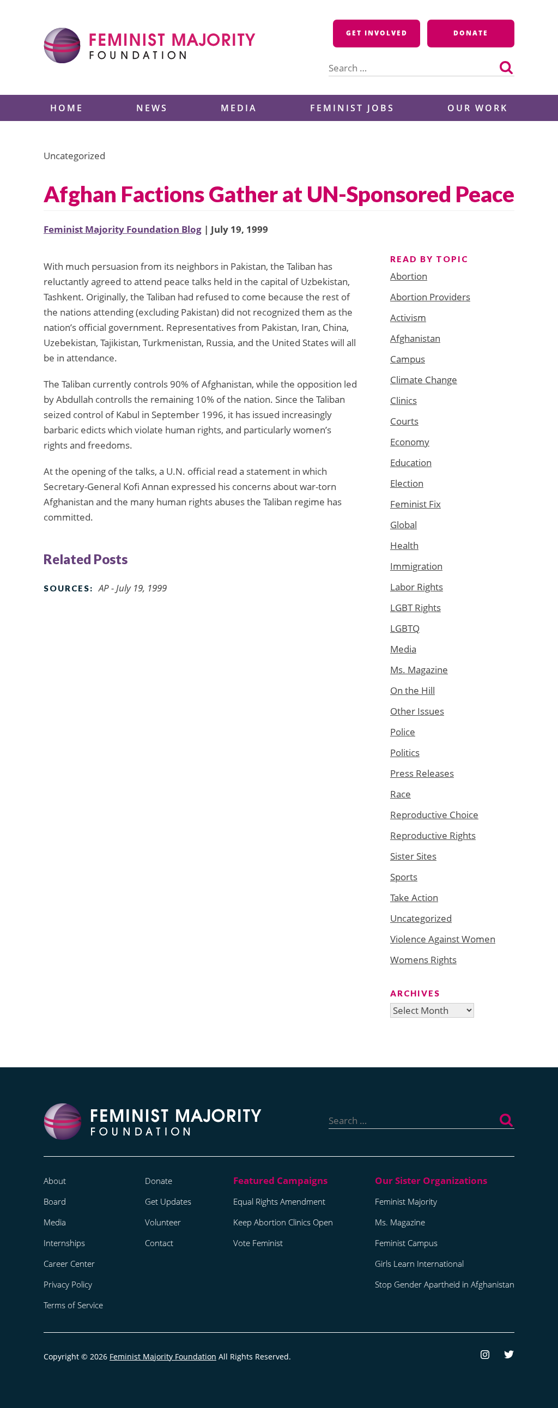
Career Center (69, 1263)
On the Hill (412, 690)
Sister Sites (413, 856)
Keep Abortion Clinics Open (283, 1222)
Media (239, 108)
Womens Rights (423, 959)
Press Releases (422, 773)
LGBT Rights (415, 607)
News (152, 108)
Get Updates (168, 1201)
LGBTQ (405, 628)
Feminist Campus (406, 1242)
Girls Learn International (419, 1263)
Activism (408, 317)
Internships (64, 1242)
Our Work (477, 108)
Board (55, 1201)
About (55, 1180)
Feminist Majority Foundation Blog (123, 229)
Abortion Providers (430, 297)
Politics (405, 752)
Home (66, 108)
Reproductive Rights (433, 835)
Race (400, 794)
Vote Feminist (258, 1242)
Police (402, 732)
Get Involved (377, 33)
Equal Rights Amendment (279, 1201)
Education (411, 462)
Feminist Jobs (352, 108)
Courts (404, 421)
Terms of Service (73, 1305)
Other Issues (417, 711)
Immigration (416, 566)
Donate (470, 33)
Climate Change (423, 379)
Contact (159, 1242)
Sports (403, 877)
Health (404, 545)
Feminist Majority (406, 1201)
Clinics (403, 400)
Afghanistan (415, 338)
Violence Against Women (442, 939)
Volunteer (163, 1222)
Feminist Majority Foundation (163, 1356)
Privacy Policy (68, 1284)
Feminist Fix (415, 504)
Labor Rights (416, 587)
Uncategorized (421, 918)
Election (406, 483)
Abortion (408, 276)
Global (403, 524)
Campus (407, 359)
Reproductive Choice (434, 814)
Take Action (414, 897)
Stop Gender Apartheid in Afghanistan (444, 1284)
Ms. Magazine (419, 669)
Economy (409, 442)
